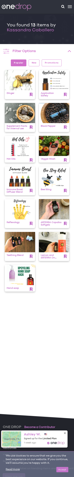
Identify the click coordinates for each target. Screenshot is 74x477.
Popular (18, 63)
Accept (62, 469)
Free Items (10, 435)
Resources (10, 448)
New (34, 63)
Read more (13, 469)
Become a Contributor (39, 427)
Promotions (52, 63)
